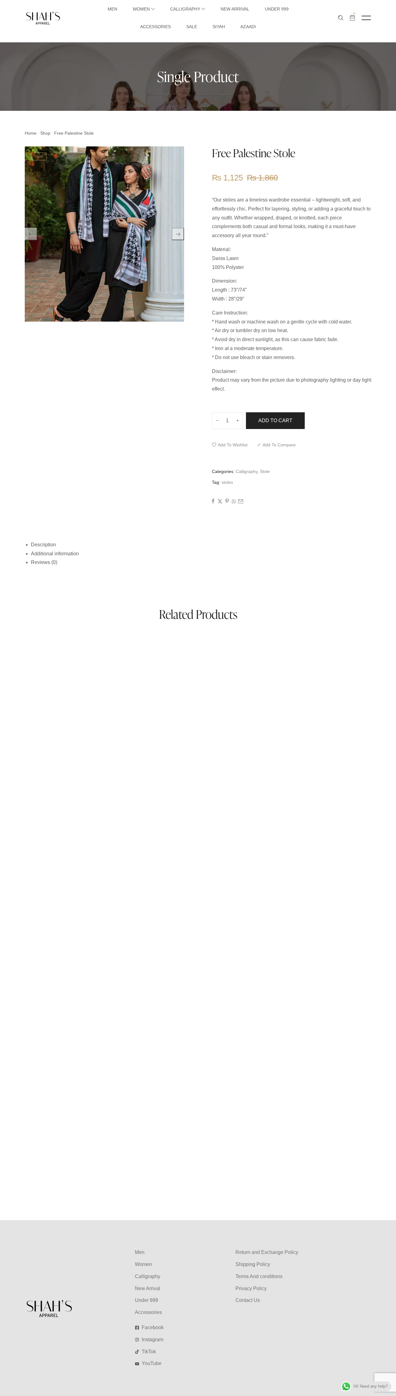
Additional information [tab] (55, 553)
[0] (352, 18)
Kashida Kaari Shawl (49, 661)
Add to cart (275, 420)
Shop (45, 133)
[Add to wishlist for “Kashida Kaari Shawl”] (205, 647)
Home (31, 133)
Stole (265, 471)
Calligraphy (246, 471)
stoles (227, 482)
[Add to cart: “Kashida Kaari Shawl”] (191, 647)
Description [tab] (43, 544)
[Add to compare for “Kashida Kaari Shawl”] (220, 647)
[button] (230, 445)
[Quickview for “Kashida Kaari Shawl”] (176, 647)
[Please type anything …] (340, 17)
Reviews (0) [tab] (44, 562)
